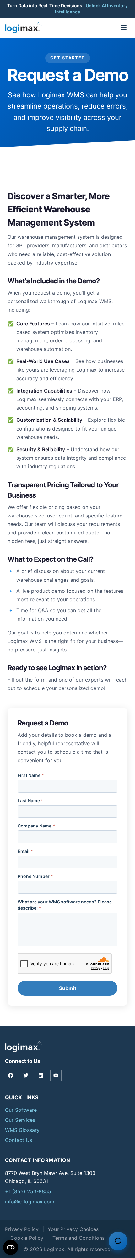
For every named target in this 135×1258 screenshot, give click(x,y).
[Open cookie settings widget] (10, 1247)
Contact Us (18, 1140)
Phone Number (35, 876)
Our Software (21, 1110)
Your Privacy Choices (73, 1229)
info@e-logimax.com (29, 1201)
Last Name (30, 800)
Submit (67, 988)
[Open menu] (123, 27)
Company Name (36, 825)
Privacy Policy (22, 1229)
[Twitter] (25, 1075)
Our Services (20, 1120)
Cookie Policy (26, 1238)
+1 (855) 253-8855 (28, 1191)
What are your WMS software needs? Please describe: (65, 905)
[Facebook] (10, 1075)
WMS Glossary (22, 1130)
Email (25, 851)
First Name (31, 775)
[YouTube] (56, 1075)
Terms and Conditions (78, 1238)
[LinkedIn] (40, 1075)
